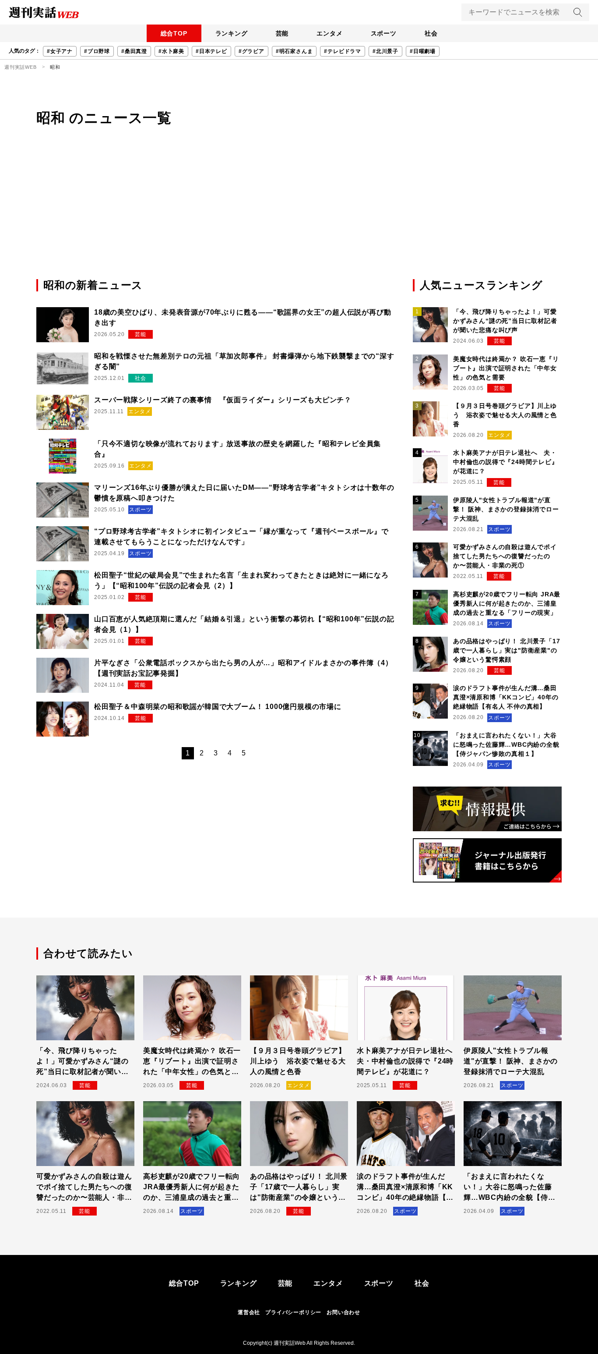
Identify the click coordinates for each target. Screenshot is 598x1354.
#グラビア (251, 51)
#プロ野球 (97, 51)
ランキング (231, 33)
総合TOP (174, 33)
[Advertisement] (299, 211)
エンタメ (329, 33)
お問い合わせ (343, 1312)
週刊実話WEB (20, 67)
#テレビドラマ (342, 51)
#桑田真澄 (134, 51)
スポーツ (384, 33)
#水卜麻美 (171, 51)
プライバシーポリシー (293, 1312)
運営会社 (249, 1312)
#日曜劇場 (423, 51)
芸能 (282, 33)
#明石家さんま (294, 51)
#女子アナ (60, 51)
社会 (431, 33)
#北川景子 (385, 51)
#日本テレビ (211, 51)
